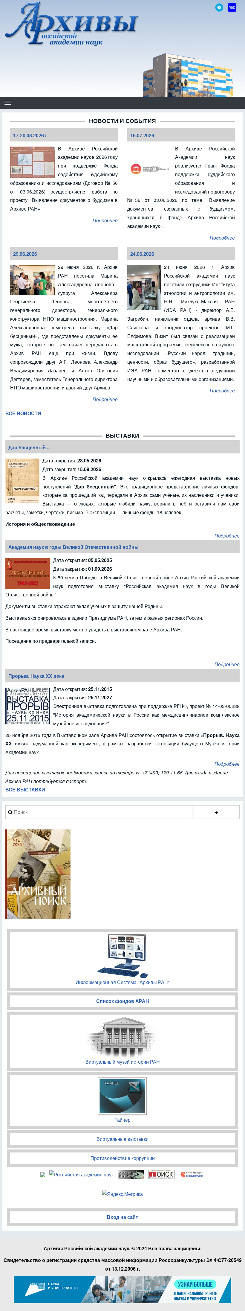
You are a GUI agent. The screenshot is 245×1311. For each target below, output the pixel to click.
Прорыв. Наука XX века (36, 675)
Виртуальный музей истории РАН (122, 1061)
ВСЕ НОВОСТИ (23, 413)
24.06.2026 (142, 253)
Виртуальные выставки (122, 1138)
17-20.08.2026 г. (30, 135)
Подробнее (105, 220)
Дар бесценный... (28, 447)
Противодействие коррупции (123, 1158)
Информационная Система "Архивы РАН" (123, 982)
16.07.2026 (142, 135)
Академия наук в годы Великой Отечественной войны (73, 546)
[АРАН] (72, 24)
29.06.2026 (25, 253)
